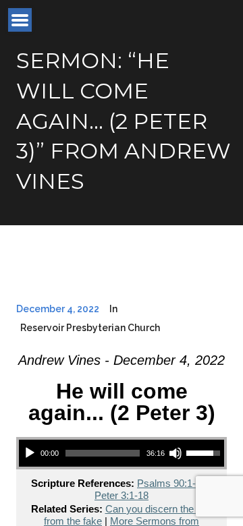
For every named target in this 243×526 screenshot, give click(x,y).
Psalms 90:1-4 (169, 483)
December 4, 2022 (57, 308)
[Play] (29, 453)
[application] (121, 453)
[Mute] (175, 453)
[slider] (102, 453)
